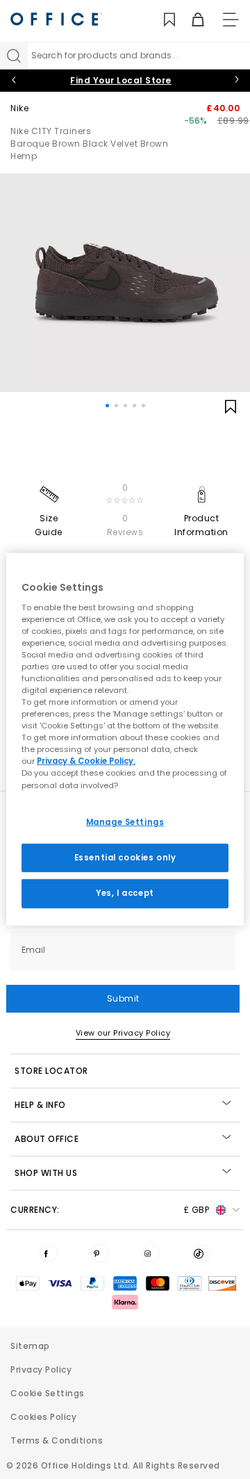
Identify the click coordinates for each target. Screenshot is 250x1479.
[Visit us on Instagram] (151, 1253)
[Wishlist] (161, 19)
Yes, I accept (124, 893)
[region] (125, 739)
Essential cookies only (125, 857)
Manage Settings (125, 821)
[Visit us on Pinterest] (99, 1253)
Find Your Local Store (121, 80)
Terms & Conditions (56, 1440)
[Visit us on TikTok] (201, 1253)
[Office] (56, 19)
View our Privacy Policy (123, 1032)
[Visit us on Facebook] (49, 1253)
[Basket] (189, 19)
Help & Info (40, 1105)
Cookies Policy (43, 1417)
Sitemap (30, 1346)
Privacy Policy (41, 1369)
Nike (19, 108)
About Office (46, 1139)
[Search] (14, 55)
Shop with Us (46, 1173)
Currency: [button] (109, 1210)
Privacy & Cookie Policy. (86, 761)
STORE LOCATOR (51, 1071)
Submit (123, 998)
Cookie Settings (47, 1393)
